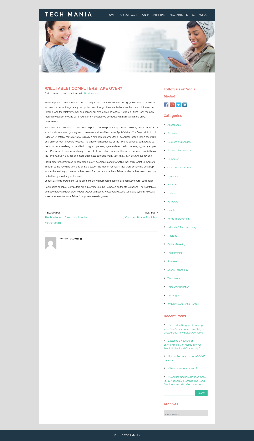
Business (172, 133)
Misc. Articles (179, 15)
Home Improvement (178, 218)
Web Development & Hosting (183, 304)
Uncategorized (91, 93)
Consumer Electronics (179, 167)
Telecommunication (178, 287)
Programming (175, 252)
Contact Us (199, 15)
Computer (173, 159)
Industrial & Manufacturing (181, 227)
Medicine (172, 235)
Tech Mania (69, 14)
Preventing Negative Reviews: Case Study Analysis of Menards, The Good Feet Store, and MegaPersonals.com (185, 381)
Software (172, 261)
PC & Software (128, 15)
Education (172, 176)
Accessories (174, 125)
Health (170, 210)
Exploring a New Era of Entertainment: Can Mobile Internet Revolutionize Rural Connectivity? (182, 344)
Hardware (172, 201)
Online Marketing (153, 15)
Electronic (172, 184)
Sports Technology (177, 270)
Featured (172, 193)
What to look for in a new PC (183, 368)
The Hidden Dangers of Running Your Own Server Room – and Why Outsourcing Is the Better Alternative (183, 329)
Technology (174, 278)
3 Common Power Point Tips (140, 217)
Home (111, 15)
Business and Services (179, 142)
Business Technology (179, 150)
